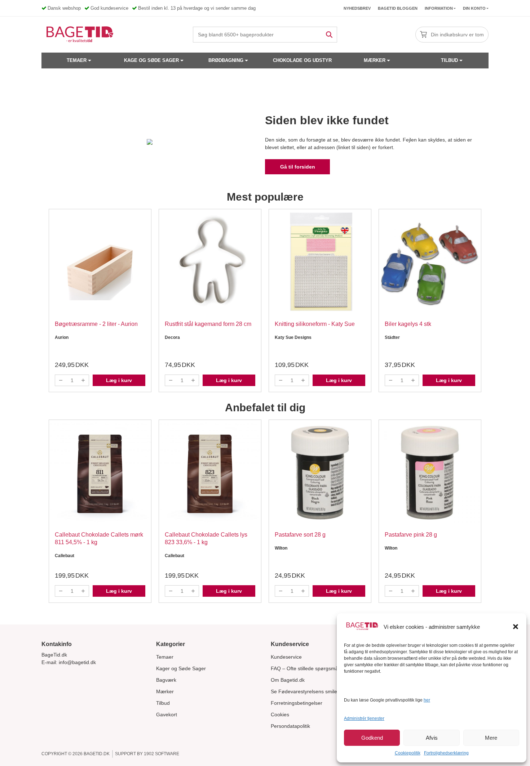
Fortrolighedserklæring (446, 753)
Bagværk (166, 680)
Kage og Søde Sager (151, 60)
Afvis (432, 738)
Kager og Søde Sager (181, 668)
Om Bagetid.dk (288, 680)
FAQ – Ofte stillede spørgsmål (305, 668)
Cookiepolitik (407, 753)
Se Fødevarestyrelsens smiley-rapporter (317, 691)
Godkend (372, 738)
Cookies (280, 714)
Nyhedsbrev (357, 8)
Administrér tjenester (364, 718)
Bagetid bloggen (398, 8)
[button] (515, 626)
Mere (491, 738)
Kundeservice (286, 657)
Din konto (474, 8)
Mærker (374, 60)
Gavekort (166, 714)
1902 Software (161, 753)
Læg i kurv (119, 380)
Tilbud (449, 60)
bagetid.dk (97, 753)
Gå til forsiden (297, 167)
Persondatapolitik (290, 726)
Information (439, 8)
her (427, 700)
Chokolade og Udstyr (302, 60)
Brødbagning (225, 60)
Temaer (77, 60)
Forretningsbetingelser (296, 703)
